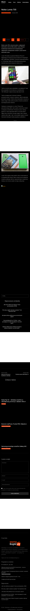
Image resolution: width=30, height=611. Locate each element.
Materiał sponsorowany (6, 574)
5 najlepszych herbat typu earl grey (8, 579)
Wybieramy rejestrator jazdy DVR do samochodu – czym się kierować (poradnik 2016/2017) (13, 568)
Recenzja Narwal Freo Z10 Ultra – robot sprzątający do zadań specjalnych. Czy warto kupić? (12, 322)
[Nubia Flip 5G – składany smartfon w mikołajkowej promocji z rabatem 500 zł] (15, 390)
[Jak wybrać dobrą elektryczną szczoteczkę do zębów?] (26, 316)
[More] (27, 39)
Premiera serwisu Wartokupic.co (22, 374)
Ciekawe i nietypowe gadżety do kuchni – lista (10, 576)
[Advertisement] (15, 136)
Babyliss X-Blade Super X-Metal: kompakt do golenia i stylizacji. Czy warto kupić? (12, 327)
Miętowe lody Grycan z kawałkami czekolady (6, 375)
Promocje (4, 403)
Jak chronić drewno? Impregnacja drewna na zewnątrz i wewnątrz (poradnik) (14, 572)
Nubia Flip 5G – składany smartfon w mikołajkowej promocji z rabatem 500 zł (13, 401)
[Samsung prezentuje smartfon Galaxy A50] (15, 436)
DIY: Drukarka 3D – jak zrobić (7, 564)
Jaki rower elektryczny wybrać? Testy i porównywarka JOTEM (12, 305)
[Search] (27, 296)
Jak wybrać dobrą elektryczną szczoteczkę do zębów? (12, 316)
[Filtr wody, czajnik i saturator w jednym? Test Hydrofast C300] (26, 311)
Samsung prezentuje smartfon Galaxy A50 (13, 446)
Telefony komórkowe (6, 12)
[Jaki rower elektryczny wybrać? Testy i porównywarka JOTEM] (26, 306)
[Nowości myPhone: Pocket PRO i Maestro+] (15, 414)
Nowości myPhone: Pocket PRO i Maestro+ (14, 424)
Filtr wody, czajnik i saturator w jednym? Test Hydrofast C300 (12, 310)
